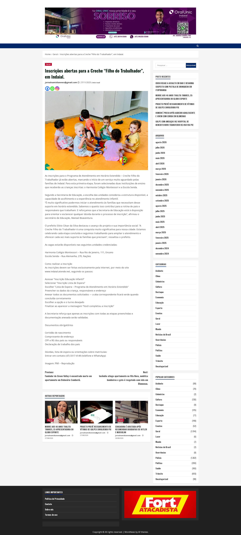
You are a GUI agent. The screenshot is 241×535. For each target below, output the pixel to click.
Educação (160, 302)
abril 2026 (160, 163)
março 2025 (161, 232)
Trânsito (159, 360)
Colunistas (160, 281)
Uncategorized (162, 366)
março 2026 (161, 168)
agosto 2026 (161, 142)
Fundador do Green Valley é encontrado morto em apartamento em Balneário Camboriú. (68, 375)
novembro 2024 (162, 253)
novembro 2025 (162, 189)
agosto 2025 (161, 205)
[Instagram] (57, 88)
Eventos (159, 313)
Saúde (158, 355)
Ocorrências (161, 339)
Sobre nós (49, 509)
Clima (158, 276)
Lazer (158, 323)
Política (159, 350)
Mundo (158, 329)
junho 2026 (160, 152)
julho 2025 (160, 211)
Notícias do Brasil (163, 334)
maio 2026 (160, 158)
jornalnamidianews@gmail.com (61, 82)
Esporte (159, 308)
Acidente (159, 270)
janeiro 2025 (161, 242)
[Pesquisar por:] (171, 65)
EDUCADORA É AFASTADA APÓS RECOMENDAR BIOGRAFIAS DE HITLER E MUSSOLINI (131, 429)
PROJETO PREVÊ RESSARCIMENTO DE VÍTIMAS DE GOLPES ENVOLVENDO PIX (95, 428)
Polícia (158, 345)
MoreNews (130, 532)
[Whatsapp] (52, 88)
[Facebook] (47, 88)
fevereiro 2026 (162, 174)
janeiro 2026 (161, 179)
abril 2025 (160, 227)
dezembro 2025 (162, 184)
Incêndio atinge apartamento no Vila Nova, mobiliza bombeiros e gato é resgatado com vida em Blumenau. (123, 377)
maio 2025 (160, 221)
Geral (48, 64)
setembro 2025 (162, 200)
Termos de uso (51, 514)
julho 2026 (160, 147)
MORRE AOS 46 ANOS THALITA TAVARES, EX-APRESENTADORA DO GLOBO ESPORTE (59, 429)
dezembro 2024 (162, 248)
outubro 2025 (161, 195)
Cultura (159, 286)
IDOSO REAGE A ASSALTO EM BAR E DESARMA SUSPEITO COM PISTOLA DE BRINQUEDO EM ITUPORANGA (175, 86)
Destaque (160, 292)
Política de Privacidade (55, 498)
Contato (48, 504)
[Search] (198, 45)
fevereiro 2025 (162, 237)
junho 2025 (160, 216)
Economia (160, 297)
